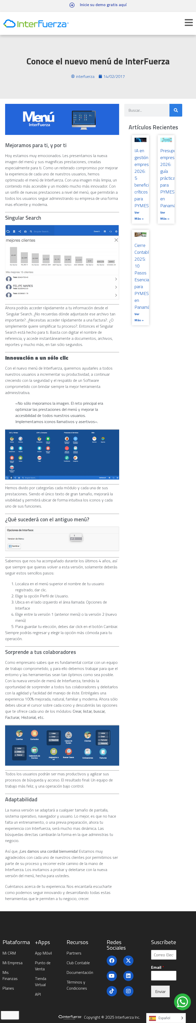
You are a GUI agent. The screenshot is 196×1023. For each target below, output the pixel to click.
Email (157, 967)
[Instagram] (128, 991)
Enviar (160, 991)
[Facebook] (112, 961)
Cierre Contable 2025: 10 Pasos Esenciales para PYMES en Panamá (144, 276)
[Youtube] (112, 976)
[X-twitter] (128, 961)
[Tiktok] (112, 991)
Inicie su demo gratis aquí (103, 5)
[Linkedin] (128, 976)
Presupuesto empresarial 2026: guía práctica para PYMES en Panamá (172, 178)
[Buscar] (175, 110)
